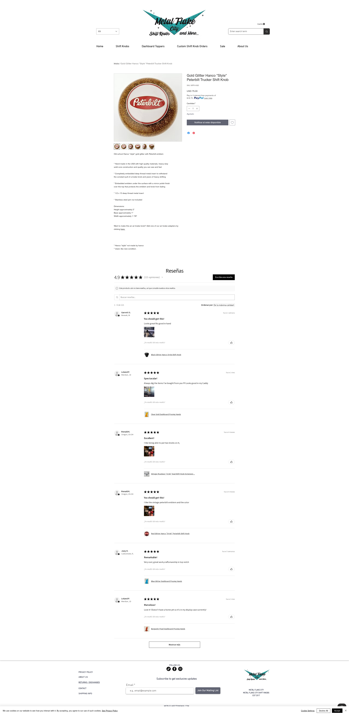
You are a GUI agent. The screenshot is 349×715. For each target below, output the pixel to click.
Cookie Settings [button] (308, 710)
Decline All (323, 710)
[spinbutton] (193, 108)
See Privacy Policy (110, 710)
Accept (337, 710)
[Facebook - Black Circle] (174, 669)
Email (129, 685)
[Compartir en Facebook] (188, 133)
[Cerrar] (345, 710)
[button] (261, 24)
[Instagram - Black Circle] (180, 669)
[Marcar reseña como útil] (231, 342)
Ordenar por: (207, 305)
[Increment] (197, 108)
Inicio (116, 63)
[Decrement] (189, 108)
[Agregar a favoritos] (232, 122)
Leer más (208, 98)
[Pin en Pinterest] (193, 133)
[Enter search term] (267, 31)
